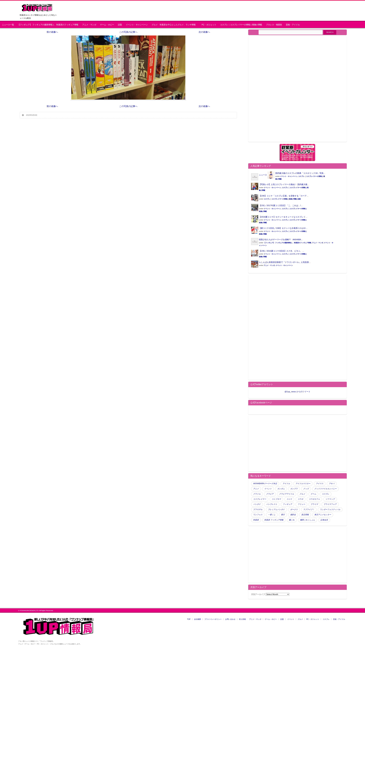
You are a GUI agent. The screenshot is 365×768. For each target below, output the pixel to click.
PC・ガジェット (209, 25)
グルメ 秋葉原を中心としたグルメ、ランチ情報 (175, 25)
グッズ (306, 489)
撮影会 (293, 515)
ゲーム (313, 494)
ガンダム (281, 489)
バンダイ (257, 504)
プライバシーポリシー (213, 619)
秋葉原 (256, 520)
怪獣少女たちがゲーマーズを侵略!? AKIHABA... (281, 239)
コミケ (289, 499)
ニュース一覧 (8, 25)
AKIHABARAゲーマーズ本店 (265, 484)
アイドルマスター (303, 484)
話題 (120, 25)
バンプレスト (271, 504)
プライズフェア (330, 504)
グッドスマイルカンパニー (325, 489)
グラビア (270, 494)
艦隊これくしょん (307, 520)
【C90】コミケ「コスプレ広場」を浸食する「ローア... (283, 196)
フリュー (301, 504)
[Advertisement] (275, 91)
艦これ (292, 520)
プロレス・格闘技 (274, 25)
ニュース (263, 175)
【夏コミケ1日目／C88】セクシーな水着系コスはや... (283, 228)
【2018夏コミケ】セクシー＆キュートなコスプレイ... (283, 217)
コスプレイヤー (259, 499)
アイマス (319, 484)
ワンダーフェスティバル (330, 510)
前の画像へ (52, 32)
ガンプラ (294, 489)
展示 (283, 515)
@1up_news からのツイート (297, 391)
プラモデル (257, 510)
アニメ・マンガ (89, 25)
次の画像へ (204, 32)
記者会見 (324, 520)
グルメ (302, 494)
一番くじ (271, 515)
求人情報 (242, 619)
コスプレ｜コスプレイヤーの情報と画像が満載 (241, 25)
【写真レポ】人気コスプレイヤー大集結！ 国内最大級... (284, 184)
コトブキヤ (276, 499)
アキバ (331, 484)
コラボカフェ (314, 499)
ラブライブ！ (308, 510)
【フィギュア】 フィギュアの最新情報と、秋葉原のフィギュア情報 (48, 25)
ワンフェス (257, 515)
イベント (268, 489)
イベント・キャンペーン (137, 25)
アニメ (256, 489)
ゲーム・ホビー (107, 25)
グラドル (257, 494)
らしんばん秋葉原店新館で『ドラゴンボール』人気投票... (285, 262)
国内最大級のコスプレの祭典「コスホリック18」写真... (300, 173)
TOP (188, 619)
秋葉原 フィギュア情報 (273, 520)
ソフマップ (330, 499)
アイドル (286, 484)
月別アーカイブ (258, 594)
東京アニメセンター (322, 515)
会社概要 (197, 619)
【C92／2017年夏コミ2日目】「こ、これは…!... (281, 205)
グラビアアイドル (286, 494)
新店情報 (305, 515)
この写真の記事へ (128, 32)
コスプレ (325, 494)
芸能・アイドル (293, 25)
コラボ (300, 499)
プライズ (314, 504)
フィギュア (287, 504)
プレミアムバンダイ (276, 510)
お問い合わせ (230, 619)
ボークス (294, 510)
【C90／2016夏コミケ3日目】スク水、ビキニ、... (281, 251)
